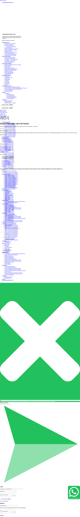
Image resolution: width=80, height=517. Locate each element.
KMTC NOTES (8, 65)
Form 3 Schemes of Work (10, 135)
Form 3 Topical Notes (9, 166)
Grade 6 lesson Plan (9, 146)
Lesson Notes (5, 151)
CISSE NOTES (8, 243)
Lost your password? (4, 501)
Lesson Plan (5, 190)
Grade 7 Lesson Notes (9, 159)
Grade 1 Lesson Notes (9, 152)
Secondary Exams (8, 62)
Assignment (7, 93)
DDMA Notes (7, 251)
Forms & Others (10, 98)
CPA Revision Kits (8, 77)
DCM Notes (7, 250)
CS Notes (7, 80)
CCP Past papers (8, 247)
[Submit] (2, 173)
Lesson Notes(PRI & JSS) (5, 147)
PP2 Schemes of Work (9, 176)
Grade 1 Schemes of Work (10, 125)
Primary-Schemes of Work (10, 43)
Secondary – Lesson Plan (10, 60)
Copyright (2, 152)
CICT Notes (7, 83)
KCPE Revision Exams (9, 53)
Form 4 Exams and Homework (11, 236)
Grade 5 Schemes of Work (10, 129)
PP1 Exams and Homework (10, 170)
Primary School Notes (9, 45)
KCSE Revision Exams (9, 61)
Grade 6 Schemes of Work (10, 130)
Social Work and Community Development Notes (15, 201)
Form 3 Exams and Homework (11, 235)
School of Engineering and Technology (13, 89)
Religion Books (8, 101)
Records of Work (8, 47)
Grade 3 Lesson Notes (9, 154)
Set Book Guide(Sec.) (9, 220)
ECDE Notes (7, 66)
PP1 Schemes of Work (9, 175)
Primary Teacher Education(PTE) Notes (13, 260)
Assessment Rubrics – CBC (10, 49)
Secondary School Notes (10, 57)
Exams (3, 92)
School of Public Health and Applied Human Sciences (16, 88)
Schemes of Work (6, 122)
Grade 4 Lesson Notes (9, 208)
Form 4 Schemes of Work (10, 136)
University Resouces (7, 85)
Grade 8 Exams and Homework (11, 232)
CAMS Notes (7, 79)
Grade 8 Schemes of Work (10, 184)
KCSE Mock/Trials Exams (10, 237)
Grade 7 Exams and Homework (11, 231)
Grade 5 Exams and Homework (11, 229)
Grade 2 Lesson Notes (9, 153)
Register (1, 515)
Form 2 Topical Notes (9, 165)
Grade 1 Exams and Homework (11, 172)
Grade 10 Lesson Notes (10, 214)
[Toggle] (10, 174)
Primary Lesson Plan (9, 44)
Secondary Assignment (12, 97)
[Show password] (16, 491)
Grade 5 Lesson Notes (9, 209)
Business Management (9, 67)
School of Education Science (11, 267)
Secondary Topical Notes (10, 58)
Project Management (9, 73)
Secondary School (6, 56)
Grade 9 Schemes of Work (10, 102)
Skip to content (3, 0)
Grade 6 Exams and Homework (11, 230)
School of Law (8, 271)
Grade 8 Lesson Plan (9, 148)
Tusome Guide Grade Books (10, 54)
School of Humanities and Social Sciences (13, 221)
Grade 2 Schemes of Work (10, 178)
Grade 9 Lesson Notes (9, 213)
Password (2, 491)
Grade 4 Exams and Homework (11, 228)
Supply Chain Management (10, 70)
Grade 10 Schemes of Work (10, 134)
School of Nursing (8, 91)
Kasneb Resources (6, 75)
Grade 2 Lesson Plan (9, 194)
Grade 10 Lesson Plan (11, 46)
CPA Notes (7, 76)
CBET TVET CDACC (6, 63)
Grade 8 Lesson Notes (9, 160)
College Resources (6, 138)
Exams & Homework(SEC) (5, 150)
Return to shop (8, 241)
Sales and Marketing (9, 72)
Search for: (4, 172)
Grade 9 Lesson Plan (9, 201)
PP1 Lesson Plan (8, 191)
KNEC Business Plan (9, 262)
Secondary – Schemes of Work (11, 59)
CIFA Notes (7, 78)
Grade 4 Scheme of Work (10, 180)
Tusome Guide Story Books (10, 55)
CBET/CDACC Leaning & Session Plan (13, 261)
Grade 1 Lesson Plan (9, 193)
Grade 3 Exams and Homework (11, 227)
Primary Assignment (11, 96)
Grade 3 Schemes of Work (10, 127)
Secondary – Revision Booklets (11, 239)
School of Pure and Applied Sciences (12, 87)
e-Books (4, 99)
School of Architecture (9, 274)
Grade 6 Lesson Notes (9, 210)
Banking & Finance (9, 71)
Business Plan (8, 74)
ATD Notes (7, 82)
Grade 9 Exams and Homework (11, 233)
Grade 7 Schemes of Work (10, 131)
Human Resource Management (11, 69)
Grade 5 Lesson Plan (9, 145)
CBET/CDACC (5, 252)
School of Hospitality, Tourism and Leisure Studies (15, 218)
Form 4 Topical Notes (9, 167)
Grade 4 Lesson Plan (9, 144)
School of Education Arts (10, 266)
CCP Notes (7, 81)
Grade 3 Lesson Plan (9, 143)
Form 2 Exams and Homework (11, 234)
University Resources (6, 141)
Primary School (5, 42)
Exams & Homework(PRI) (5, 149)
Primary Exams (10, 94)
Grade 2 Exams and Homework (11, 174)
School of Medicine (9, 90)
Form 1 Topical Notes (9, 216)
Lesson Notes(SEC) (4, 148)
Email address (3, 505)
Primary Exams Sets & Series (11, 52)
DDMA (6, 84)
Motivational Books (9, 100)
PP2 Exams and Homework (10, 224)
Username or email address (6, 489)
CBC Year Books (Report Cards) (11, 48)
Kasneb (4, 241)
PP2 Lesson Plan (8, 192)
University (4, 213)
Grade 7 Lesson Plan (9, 199)
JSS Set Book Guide (9, 215)
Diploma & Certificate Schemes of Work (13, 64)
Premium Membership (6, 142)
